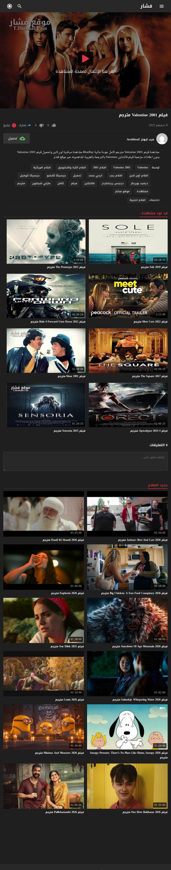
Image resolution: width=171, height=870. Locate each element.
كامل (60, 183)
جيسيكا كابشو (56, 175)
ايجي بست (95, 175)
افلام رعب (115, 175)
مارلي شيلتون (41, 183)
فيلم (74, 183)
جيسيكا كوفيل (30, 175)
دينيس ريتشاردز (113, 183)
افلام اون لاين (138, 175)
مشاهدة (142, 191)
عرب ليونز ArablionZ (140, 139)
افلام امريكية (42, 167)
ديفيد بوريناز (139, 183)
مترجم (21, 183)
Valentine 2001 (121, 167)
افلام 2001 (99, 167)
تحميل (77, 175)
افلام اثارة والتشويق (72, 167)
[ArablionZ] (162, 143)
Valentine (142, 167)
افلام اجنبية (137, 200)
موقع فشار (122, 191)
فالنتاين (89, 183)
